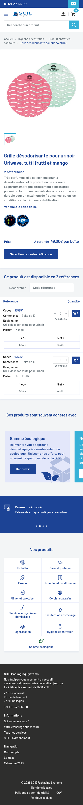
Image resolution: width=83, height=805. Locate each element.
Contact (9, 757)
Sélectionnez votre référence (31, 254)
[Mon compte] (63, 14)
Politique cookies (41, 797)
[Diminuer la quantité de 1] (55, 313)
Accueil (8, 39)
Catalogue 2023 (14, 763)
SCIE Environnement (17, 738)
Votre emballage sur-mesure (22, 727)
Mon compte (12, 752)
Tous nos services (15, 732)
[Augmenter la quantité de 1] (66, 313)
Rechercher (17, 287)
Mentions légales (41, 787)
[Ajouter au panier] (76, 313)
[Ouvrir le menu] (6, 14)
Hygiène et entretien (31, 39)
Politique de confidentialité (32, 792)
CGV (59, 792)
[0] (74, 14)
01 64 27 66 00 (15, 3)
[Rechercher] (74, 25)
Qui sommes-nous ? (16, 721)
